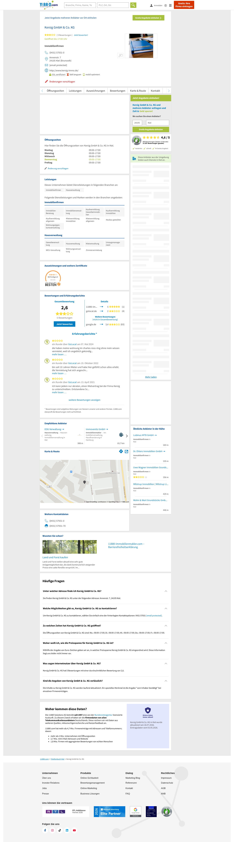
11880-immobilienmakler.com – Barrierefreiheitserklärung (126, 545)
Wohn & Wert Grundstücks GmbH (150, 500)
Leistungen (75, 90)
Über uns (46, 778)
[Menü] (171, 5)
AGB (163, 788)
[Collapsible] (166, 591)
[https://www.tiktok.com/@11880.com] (60, 830)
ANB (163, 794)
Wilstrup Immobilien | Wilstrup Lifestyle (150, 484)
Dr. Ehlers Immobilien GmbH (147, 451)
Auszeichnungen (95, 90)
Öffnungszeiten (55, 90)
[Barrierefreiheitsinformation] (166, 5)
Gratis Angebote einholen (147, 17)
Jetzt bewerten (64, 324)
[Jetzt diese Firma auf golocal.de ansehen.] (101, 310)
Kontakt (155, 90)
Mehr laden (151, 377)
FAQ (128, 794)
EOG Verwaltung (53, 429)
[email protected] (154, 615)
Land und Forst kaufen (55, 557)
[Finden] (133, 5)
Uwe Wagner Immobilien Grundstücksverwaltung (150, 467)
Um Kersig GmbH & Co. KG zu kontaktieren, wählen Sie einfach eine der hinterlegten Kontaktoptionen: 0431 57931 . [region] (102, 615)
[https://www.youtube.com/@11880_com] (74, 830)
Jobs (44, 788)
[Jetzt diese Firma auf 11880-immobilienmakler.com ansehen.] (101, 306)
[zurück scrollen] (42, 90)
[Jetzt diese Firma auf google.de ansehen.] (101, 324)
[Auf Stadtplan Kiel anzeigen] (126, 451)
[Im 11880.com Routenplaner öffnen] (121, 450)
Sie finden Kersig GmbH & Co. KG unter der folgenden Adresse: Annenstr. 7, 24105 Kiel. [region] (82, 598)
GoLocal (72, 344)
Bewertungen (117, 90)
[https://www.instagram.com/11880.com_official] (52, 830)
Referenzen (131, 783)
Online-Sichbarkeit (89, 778)
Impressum (166, 778)
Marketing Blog (133, 778)
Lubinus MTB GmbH (143, 435)
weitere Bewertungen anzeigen (84, 399)
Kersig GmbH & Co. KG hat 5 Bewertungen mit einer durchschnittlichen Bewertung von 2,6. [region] (83, 670)
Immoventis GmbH (95, 429)
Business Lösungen (90, 794)
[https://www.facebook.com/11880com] (45, 830)
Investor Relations (50, 783)
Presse (45, 794)
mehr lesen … (59, 354)
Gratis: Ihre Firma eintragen (184, 5)
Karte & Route (138, 90)
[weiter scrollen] (168, 90)
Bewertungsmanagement (92, 783)
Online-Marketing (88, 788)
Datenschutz (167, 783)
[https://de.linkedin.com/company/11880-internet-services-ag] (67, 830)
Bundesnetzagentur (104, 714)
